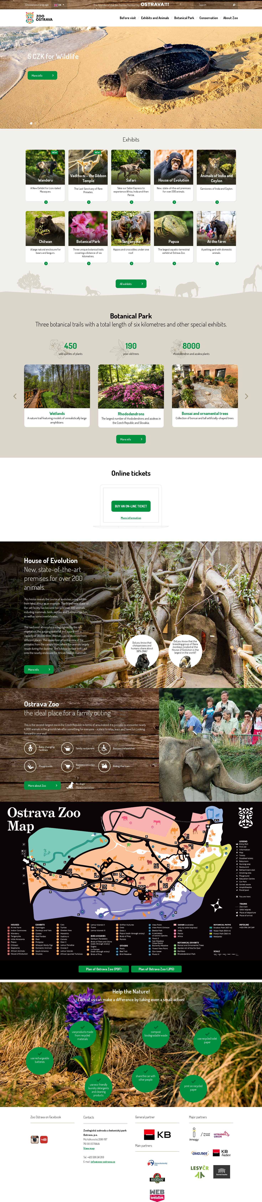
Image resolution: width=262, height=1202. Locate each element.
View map (88, 1148)
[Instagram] (34, 1142)
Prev (14, 396)
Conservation (208, 18)
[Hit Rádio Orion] (221, 1136)
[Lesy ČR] (199, 1174)
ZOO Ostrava (39, 18)
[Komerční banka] (157, 1135)
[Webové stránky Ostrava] (157, 1194)
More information (131, 518)
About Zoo (230, 18)
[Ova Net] (199, 1155)
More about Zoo (37, 785)
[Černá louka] (221, 1174)
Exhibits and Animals (155, 18)
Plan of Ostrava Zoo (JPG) (156, 969)
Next (246, 396)
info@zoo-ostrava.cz (103, 1161)
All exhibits (126, 284)
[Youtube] (44, 1142)
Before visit (128, 18)
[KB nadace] (221, 1155)
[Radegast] (157, 1177)
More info (37, 75)
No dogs (85, 785)
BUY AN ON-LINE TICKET (131, 506)
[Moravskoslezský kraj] (157, 1162)
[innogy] (199, 1136)
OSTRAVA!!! (155, 4)
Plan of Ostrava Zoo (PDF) (103, 969)
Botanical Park (184, 18)
